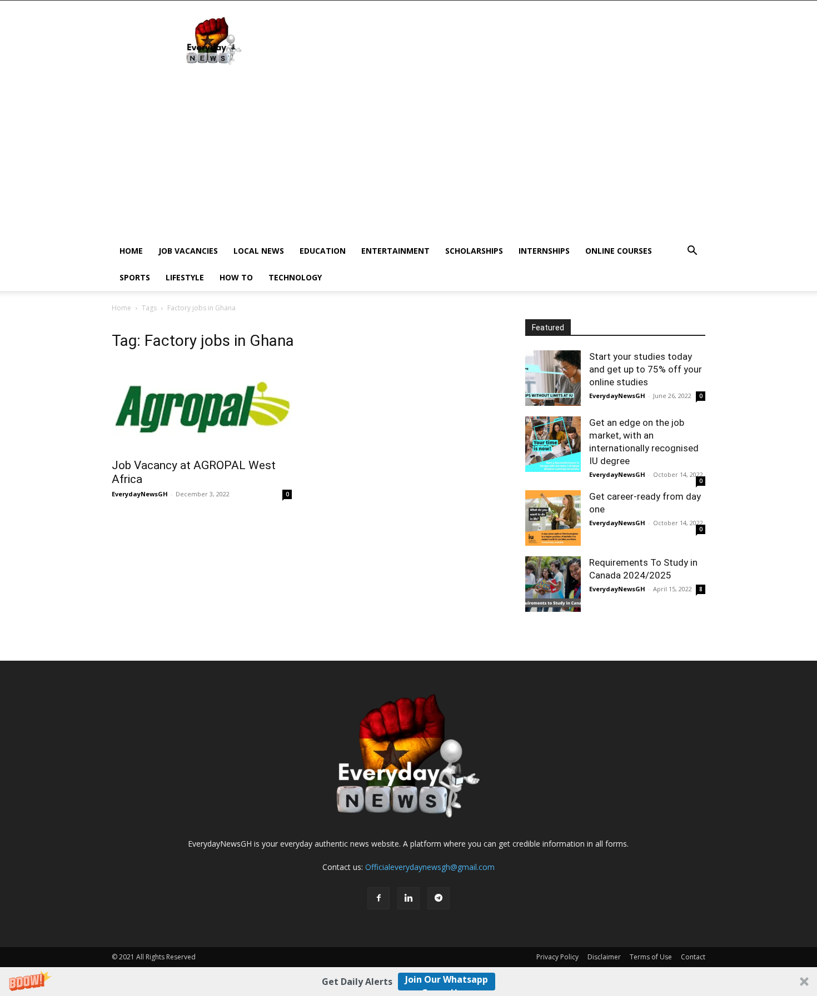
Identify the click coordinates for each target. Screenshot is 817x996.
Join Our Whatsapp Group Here (446, 981)
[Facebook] (378, 898)
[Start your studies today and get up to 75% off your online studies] (553, 378)
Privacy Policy (557, 957)
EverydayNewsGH (140, 494)
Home (131, 250)
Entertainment (395, 250)
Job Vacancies (188, 250)
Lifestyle (185, 277)
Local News (258, 250)
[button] (408, 981)
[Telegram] (438, 898)
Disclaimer (604, 957)
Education (323, 250)
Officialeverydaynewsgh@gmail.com (430, 867)
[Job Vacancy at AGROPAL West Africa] (202, 407)
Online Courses (618, 250)
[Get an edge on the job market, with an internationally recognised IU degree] (553, 444)
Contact (693, 957)
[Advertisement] (408, 154)
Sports (134, 277)
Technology (295, 277)
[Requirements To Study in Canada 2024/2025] (553, 584)
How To (236, 277)
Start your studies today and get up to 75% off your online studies (645, 369)
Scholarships (474, 250)
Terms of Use (651, 957)
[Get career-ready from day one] (553, 518)
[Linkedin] (408, 898)
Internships (544, 250)
